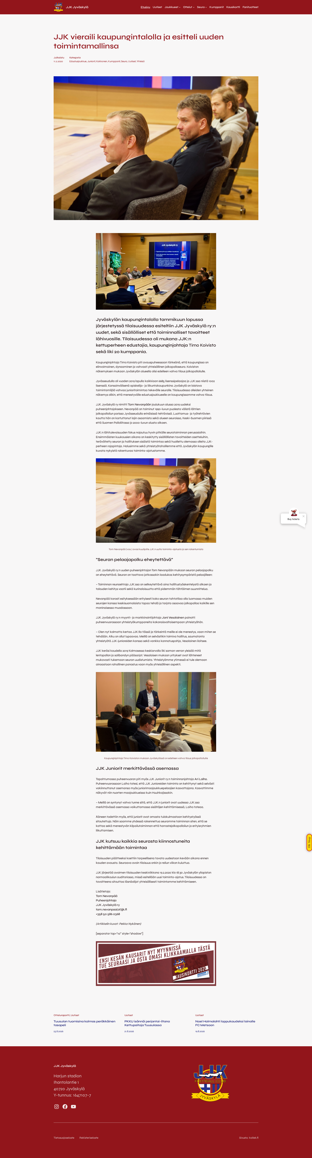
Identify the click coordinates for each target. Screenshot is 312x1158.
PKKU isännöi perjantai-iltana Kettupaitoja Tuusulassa (147, 1023)
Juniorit (91, 61)
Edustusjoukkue (77, 61)
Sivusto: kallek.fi (248, 1137)
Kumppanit (114, 61)
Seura (124, 61)
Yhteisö (141, 61)
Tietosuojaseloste (64, 1137)
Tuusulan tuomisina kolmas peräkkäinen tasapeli (84, 1023)
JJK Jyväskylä (77, 7)
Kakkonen (101, 61)
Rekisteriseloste (88, 1137)
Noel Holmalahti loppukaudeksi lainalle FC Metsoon (225, 1023)
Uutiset (132, 61)
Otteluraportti (62, 1015)
